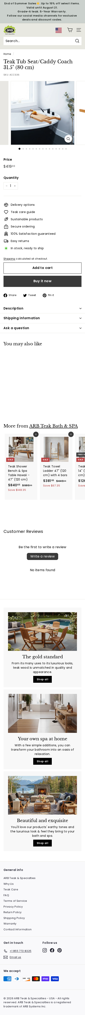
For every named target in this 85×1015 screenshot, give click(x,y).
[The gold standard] (42, 631)
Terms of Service (15, 901)
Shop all (42, 679)
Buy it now (42, 281)
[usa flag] (58, 32)
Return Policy (13, 912)
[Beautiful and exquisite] (42, 795)
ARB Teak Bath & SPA (53, 426)
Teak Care (11, 889)
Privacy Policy (13, 907)
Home (7, 54)
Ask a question (16, 328)
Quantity (11, 178)
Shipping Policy (14, 918)
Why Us (9, 884)
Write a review (42, 556)
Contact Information (18, 929)
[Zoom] (68, 139)
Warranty (10, 924)
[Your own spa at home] (42, 713)
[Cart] (70, 30)
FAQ (6, 895)
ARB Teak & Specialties (20, 878)
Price (8, 159)
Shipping (9, 258)
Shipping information (22, 318)
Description (13, 308)
